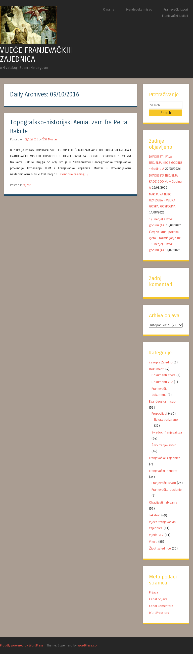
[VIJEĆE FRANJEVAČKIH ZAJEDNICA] (28, 42)
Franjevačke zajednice (164, 458)
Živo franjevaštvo (164, 445)
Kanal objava (158, 599)
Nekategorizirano (166, 419)
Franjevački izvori (176, 9)
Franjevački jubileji (175, 16)
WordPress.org (159, 613)
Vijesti (27, 185)
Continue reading (74, 174)
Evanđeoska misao (139, 9)
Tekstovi (154, 515)
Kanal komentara (161, 606)
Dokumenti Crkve (163, 375)
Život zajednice (160, 548)
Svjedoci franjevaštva (167, 432)
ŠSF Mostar (49, 139)
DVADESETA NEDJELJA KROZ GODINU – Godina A (165, 181)
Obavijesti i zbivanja (163, 502)
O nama (108, 9)
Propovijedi (159, 413)
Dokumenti (156, 369)
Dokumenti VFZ (162, 382)
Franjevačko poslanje (167, 490)
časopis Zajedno (161, 362)
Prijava (153, 592)
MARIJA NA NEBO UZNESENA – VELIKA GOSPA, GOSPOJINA (162, 200)
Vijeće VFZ (156, 535)
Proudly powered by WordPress (21, 645)
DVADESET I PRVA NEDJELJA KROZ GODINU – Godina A (165, 163)
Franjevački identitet (163, 471)
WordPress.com (89, 645)
